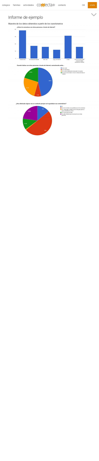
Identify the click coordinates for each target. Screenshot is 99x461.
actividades (28, 5)
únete (92, 5)
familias (16, 5)
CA (83, 5)
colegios (6, 5)
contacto (62, 5)
